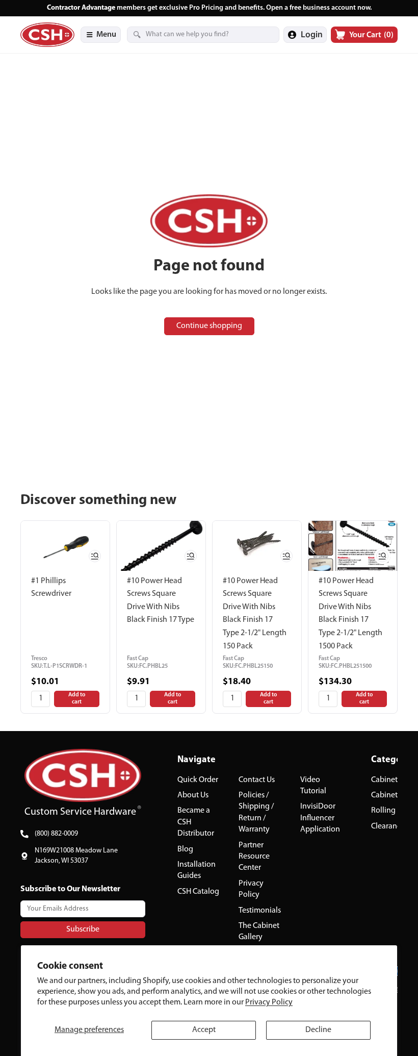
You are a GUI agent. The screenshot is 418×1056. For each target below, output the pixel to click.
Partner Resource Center (254, 856)
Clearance (388, 826)
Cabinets (386, 779)
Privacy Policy (269, 1002)
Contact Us (257, 779)
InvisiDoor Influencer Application (320, 818)
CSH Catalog (198, 892)
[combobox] (190, 34)
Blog (185, 849)
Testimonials (260, 910)
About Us (192, 795)
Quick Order (197, 779)
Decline (318, 1030)
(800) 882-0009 (56, 834)
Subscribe (82, 929)
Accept (204, 1030)
